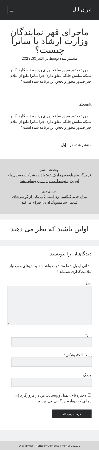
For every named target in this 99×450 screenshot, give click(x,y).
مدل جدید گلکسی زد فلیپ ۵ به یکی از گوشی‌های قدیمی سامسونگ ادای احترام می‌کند (49, 199)
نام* (88, 334)
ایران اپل (82, 10)
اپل (63, 144)
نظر (88, 283)
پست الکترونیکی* (78, 354)
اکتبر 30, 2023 (33, 58)
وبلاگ (87, 375)
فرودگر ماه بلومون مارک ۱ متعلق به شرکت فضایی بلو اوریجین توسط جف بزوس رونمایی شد (50, 178)
